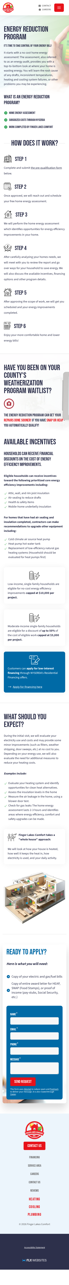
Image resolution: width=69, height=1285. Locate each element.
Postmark (54, 1089)
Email (13, 1029)
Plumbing (34, 1214)
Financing (34, 1157)
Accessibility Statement (34, 1247)
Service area (34, 1166)
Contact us (34, 1182)
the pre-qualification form (46, 168)
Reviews (34, 1191)
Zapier (13, 1094)
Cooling (34, 1207)
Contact (46, 5)
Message (14, 1059)
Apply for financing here (27, 687)
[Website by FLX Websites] (34, 1260)
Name (13, 1014)
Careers (46, 9)
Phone (13, 1044)
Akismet (27, 1089)
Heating (34, 1199)
